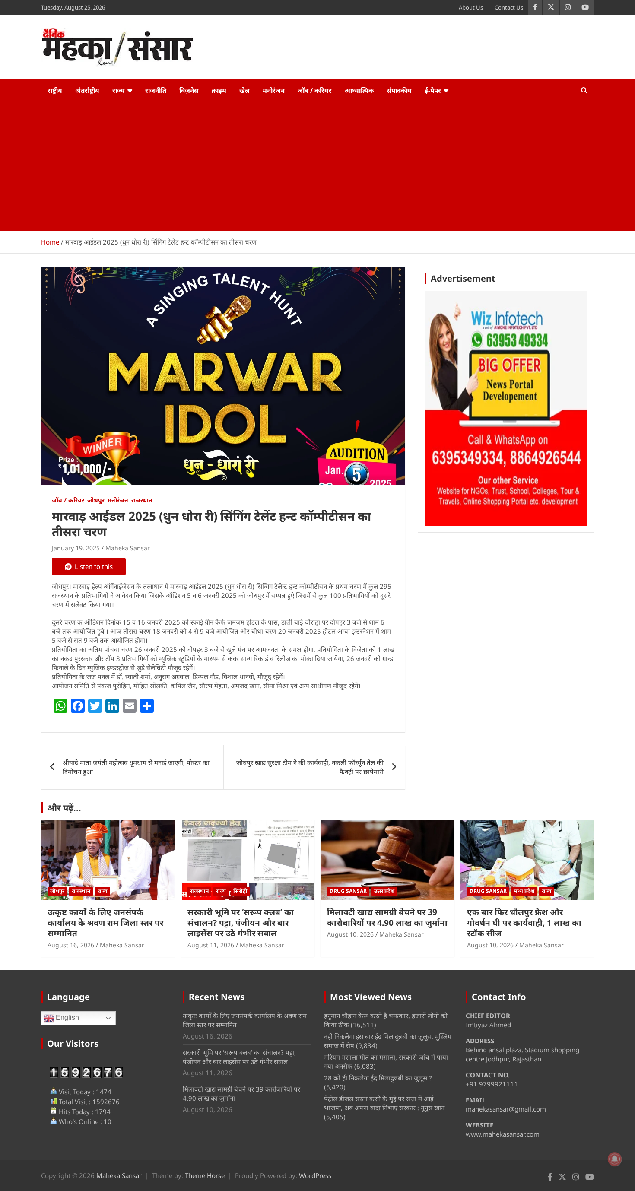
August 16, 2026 (71, 945)
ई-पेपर (433, 90)
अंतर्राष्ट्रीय (87, 90)
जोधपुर (96, 500)
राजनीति (155, 90)
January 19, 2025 (76, 548)
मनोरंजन (274, 90)
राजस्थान (141, 500)
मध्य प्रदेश (524, 891)
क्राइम (219, 90)
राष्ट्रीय (55, 90)
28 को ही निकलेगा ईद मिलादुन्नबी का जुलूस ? (378, 1077)
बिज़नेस (189, 90)
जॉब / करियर (315, 90)
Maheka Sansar (127, 548)
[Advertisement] (317, 166)
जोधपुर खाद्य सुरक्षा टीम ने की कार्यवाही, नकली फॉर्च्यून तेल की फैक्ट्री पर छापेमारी (310, 767)
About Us (471, 7)
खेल (244, 90)
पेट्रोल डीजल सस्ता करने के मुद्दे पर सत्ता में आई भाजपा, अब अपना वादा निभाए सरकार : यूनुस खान (384, 1103)
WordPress (315, 1175)
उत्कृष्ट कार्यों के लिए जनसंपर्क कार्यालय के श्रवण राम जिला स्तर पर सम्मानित (105, 922)
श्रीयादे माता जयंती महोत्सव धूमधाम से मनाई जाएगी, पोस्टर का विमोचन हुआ (136, 767)
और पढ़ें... (64, 807)
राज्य (118, 90)
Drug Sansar (348, 891)
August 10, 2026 (350, 934)
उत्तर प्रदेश (384, 891)
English (66, 1018)
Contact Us (509, 7)
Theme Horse (205, 1175)
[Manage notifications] (615, 1159)
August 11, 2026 (210, 945)
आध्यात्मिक (359, 90)
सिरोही (240, 891)
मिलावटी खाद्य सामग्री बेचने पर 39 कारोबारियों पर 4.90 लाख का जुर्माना (387, 917)
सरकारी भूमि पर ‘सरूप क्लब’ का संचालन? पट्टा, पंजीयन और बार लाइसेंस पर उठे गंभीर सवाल (240, 922)
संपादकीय (399, 90)
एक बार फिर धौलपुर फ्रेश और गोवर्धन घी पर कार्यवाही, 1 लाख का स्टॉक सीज (524, 922)
